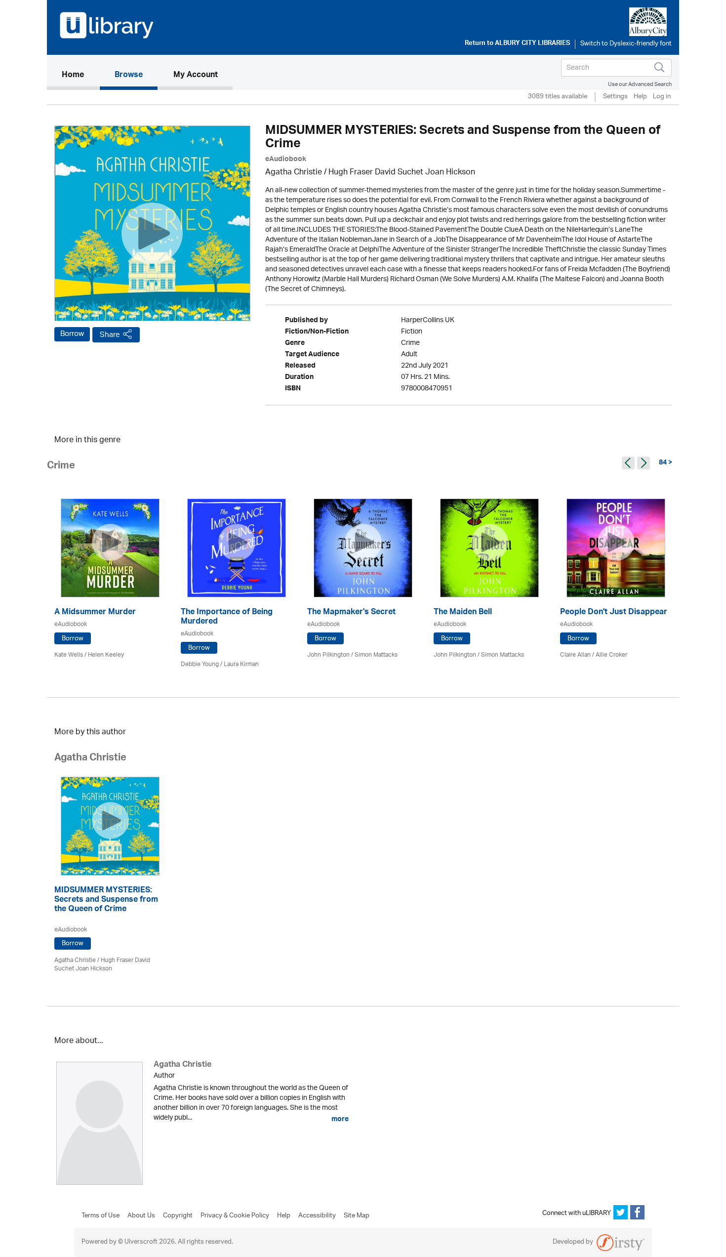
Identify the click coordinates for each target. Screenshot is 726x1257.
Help (640, 97)
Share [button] (110, 335)
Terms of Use (100, 1216)
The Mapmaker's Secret (351, 613)
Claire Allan (575, 655)
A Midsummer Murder (95, 613)
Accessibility (317, 1216)
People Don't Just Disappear (613, 613)
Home (80, 75)
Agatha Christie (293, 173)
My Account (195, 76)
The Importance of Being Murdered (227, 617)
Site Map (356, 1216)
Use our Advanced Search (640, 84)
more (339, 1119)
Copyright (178, 1216)
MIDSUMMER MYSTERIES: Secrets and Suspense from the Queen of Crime (106, 900)
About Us (141, 1216)
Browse (129, 76)
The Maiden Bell (463, 613)
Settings (615, 97)
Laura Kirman (241, 664)
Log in (662, 97)
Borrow (72, 334)
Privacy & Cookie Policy (235, 1216)
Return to (517, 44)
